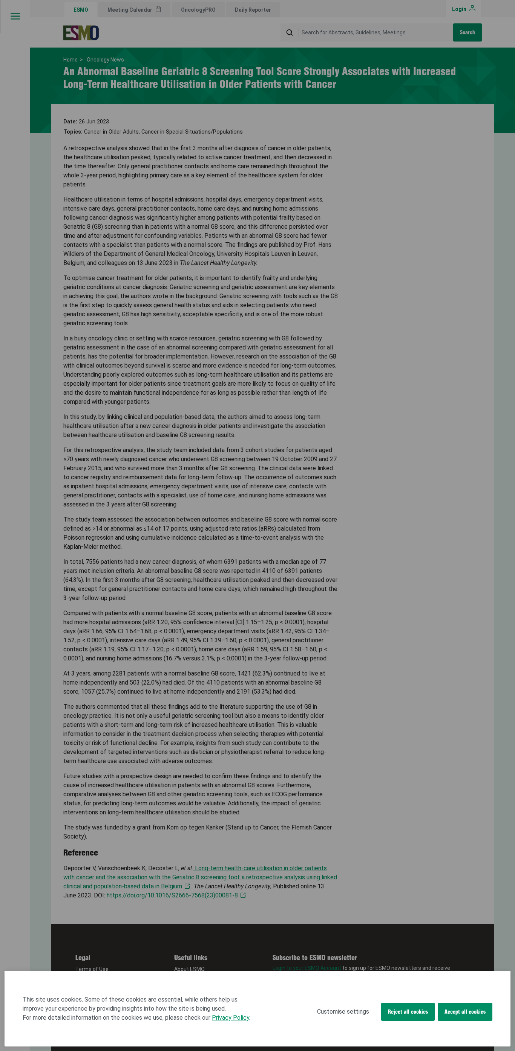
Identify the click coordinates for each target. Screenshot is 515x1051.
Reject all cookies (408, 1011)
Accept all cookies (465, 1011)
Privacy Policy (230, 1017)
